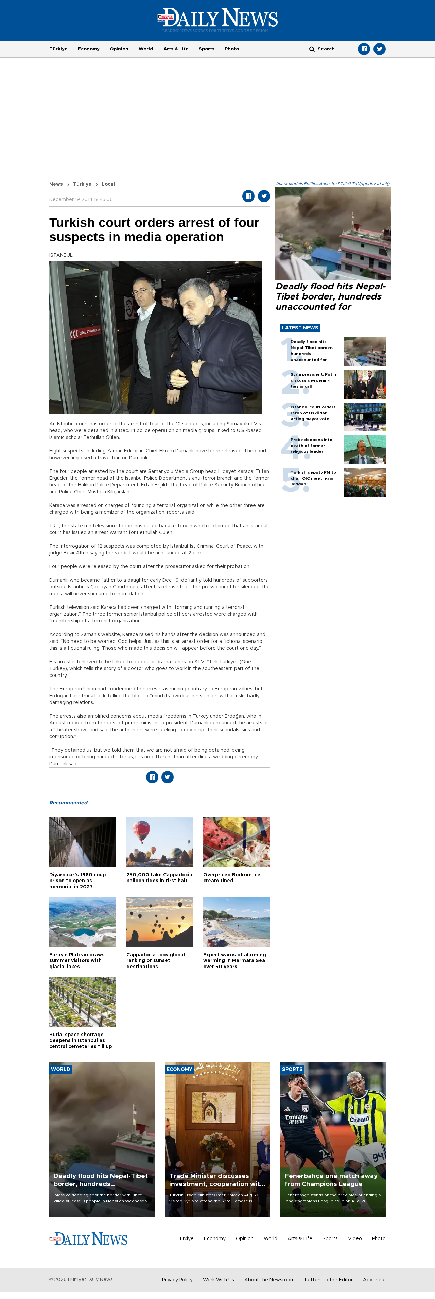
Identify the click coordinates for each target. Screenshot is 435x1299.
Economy (89, 49)
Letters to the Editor (329, 1280)
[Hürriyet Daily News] (217, 19)
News (56, 184)
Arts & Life (176, 49)
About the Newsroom (269, 1280)
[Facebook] (364, 49)
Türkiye (58, 49)
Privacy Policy (177, 1280)
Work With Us (218, 1280)
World (146, 49)
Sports (206, 49)
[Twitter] (379, 49)
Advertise (374, 1280)
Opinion (119, 49)
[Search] (312, 49)
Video (355, 1238)
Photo (232, 49)
